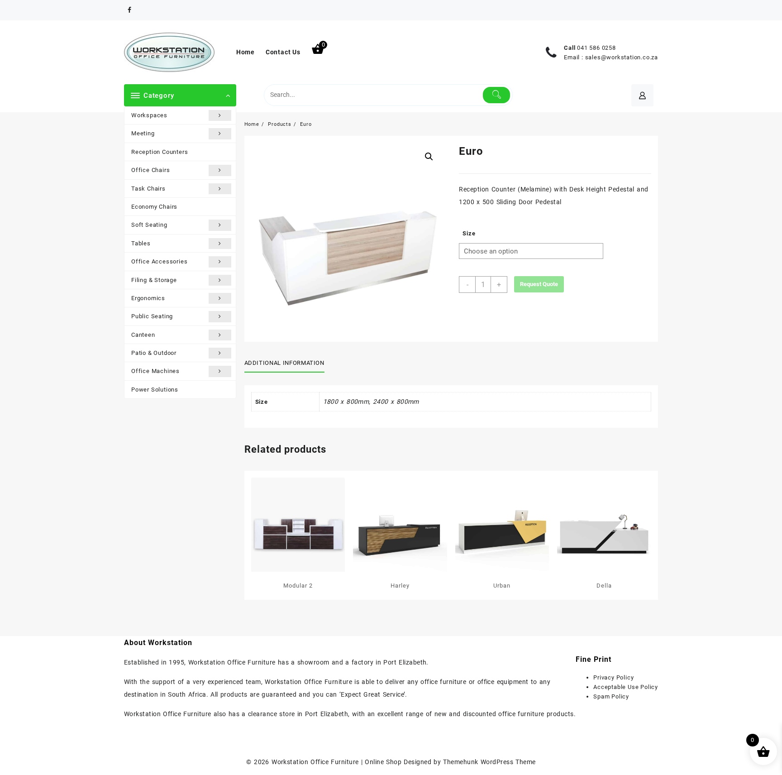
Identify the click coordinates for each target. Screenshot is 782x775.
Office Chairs (150, 170)
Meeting (143, 133)
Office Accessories (159, 261)
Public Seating (152, 316)
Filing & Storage (154, 280)
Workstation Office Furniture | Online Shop (336, 761)
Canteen (143, 334)
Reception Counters (159, 151)
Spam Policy (611, 696)
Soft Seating (149, 224)
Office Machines (155, 371)
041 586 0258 (596, 47)
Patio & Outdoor (153, 352)
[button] (429, 156)
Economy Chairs (154, 206)
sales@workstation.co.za (621, 57)
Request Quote (539, 284)
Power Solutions (154, 389)
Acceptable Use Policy (625, 687)
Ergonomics (148, 298)
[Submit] (496, 95)
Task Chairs (148, 188)
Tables (141, 243)
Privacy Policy (613, 677)
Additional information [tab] (284, 362)
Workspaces (149, 115)
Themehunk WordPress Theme (489, 761)
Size (469, 233)
